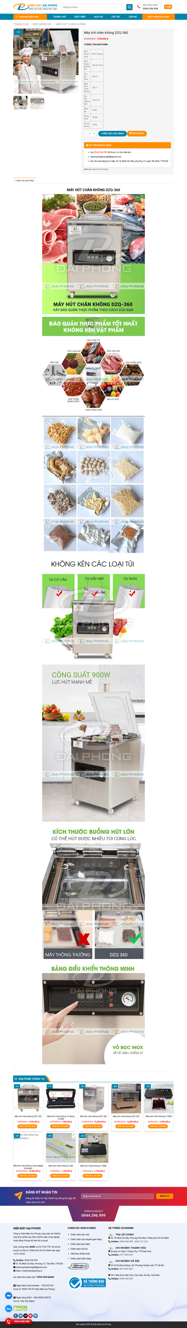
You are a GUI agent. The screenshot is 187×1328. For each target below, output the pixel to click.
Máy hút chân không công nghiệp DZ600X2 (28, 1167)
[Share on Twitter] (20, 1316)
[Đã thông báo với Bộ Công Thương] (87, 1282)
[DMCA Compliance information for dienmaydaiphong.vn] (78, 1266)
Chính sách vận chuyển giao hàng (86, 1239)
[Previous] (17, 61)
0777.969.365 (126, 1254)
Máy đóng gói (42, 24)
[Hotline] (8, 1321)
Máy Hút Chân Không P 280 (61, 1166)
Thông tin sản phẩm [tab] (24, 181)
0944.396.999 (100, 152)
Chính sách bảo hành (80, 1244)
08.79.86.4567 (126, 1269)
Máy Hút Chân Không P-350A (93, 1166)
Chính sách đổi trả (79, 1249)
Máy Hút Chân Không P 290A (159, 1116)
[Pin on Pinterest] (30, 1316)
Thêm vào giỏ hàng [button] (27, 1126)
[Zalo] (8, 1308)
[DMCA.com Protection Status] (20, 1308)
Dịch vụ (98, 16)
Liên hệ (133, 16)
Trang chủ (59, 16)
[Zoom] (16, 90)
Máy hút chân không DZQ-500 (93, 1116)
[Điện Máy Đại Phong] (35, 7)
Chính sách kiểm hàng (81, 1258)
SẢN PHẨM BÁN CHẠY (159, 17)
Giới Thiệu (80, 16)
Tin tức (115, 16)
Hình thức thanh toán (80, 1253)
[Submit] (129, 7)
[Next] (73, 61)
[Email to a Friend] (25, 1316)
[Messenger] (8, 1295)
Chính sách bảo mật (80, 1234)
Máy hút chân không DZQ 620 (126, 1116)
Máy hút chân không (71, 24)
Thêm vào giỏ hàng (112, 133)
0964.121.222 (141, 1241)
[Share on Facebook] (15, 1316)
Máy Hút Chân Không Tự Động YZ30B (60, 1117)
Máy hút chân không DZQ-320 (28, 1116)
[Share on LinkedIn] (35, 1316)
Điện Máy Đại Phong (102, 1324)
